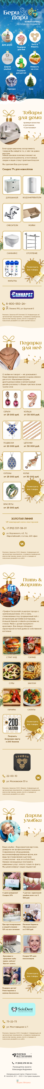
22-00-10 (11, 776)
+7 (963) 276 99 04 (23, 1063)
